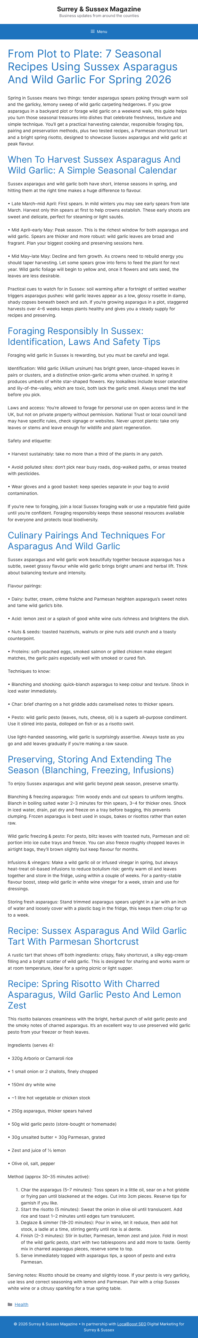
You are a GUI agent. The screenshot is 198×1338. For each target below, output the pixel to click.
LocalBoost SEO (131, 1324)
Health (21, 1304)
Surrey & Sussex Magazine (99, 9)
